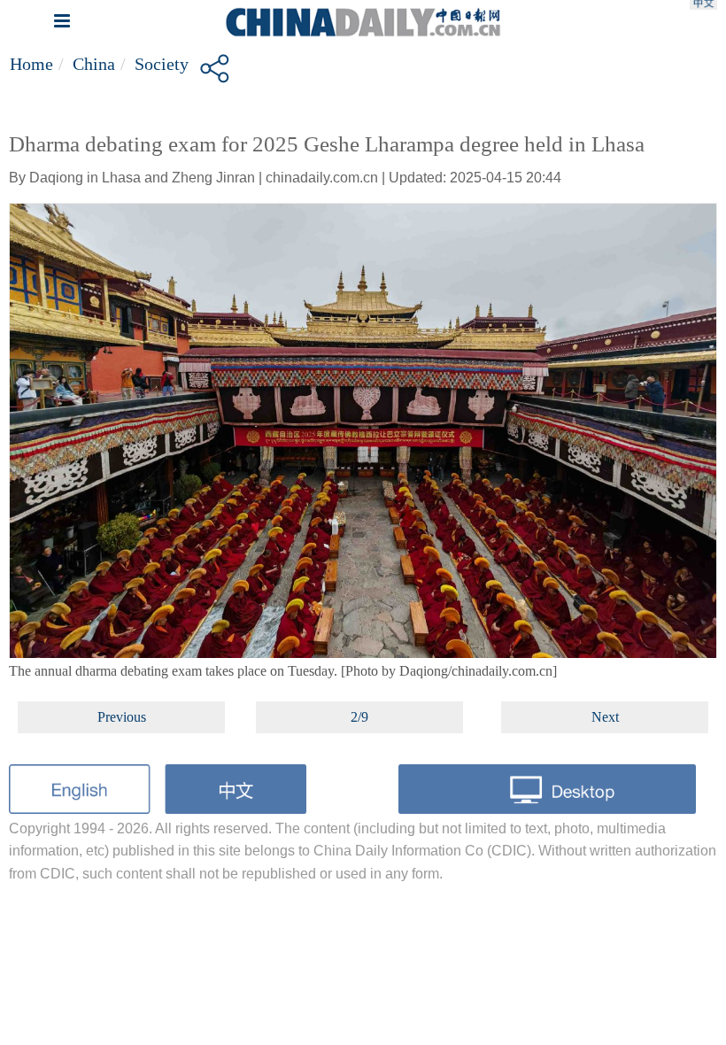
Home (31, 64)
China (94, 64)
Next (605, 716)
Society (162, 64)
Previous (121, 716)
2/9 (359, 716)
